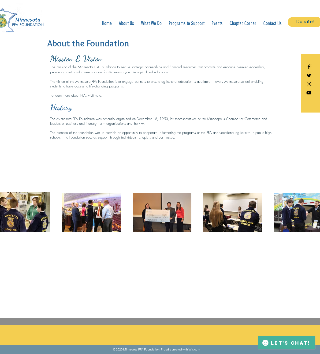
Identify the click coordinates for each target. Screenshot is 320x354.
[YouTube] (309, 93)
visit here (94, 95)
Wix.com (194, 349)
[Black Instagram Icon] (309, 84)
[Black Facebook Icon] (309, 67)
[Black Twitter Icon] (309, 75)
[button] (126, 23)
